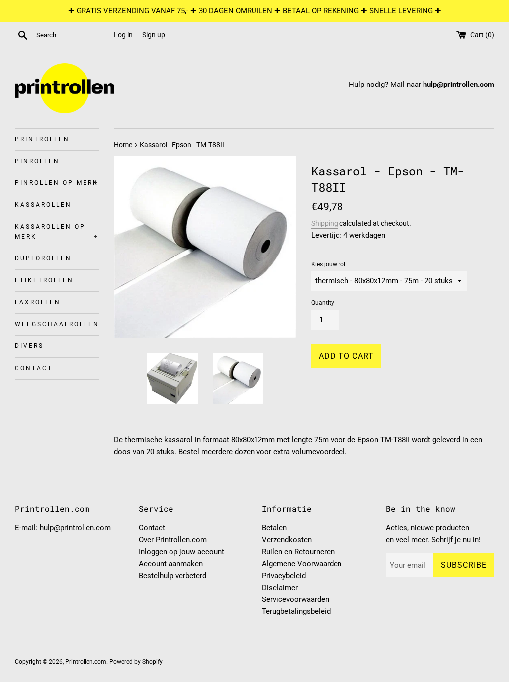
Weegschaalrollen (57, 324)
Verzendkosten (287, 539)
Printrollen (42, 139)
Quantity (322, 302)
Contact (34, 368)
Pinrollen (37, 161)
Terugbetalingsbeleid (296, 611)
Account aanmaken (171, 563)
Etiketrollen (44, 280)
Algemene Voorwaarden (301, 563)
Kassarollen (43, 204)
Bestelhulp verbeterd (172, 575)
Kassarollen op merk (57, 231)
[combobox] (72, 35)
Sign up (153, 35)
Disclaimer (280, 587)
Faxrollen (38, 302)
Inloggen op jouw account (181, 551)
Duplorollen (43, 258)
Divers (29, 345)
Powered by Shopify (136, 661)
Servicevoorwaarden (295, 599)
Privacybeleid (284, 575)
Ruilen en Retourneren (298, 551)
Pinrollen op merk (57, 182)
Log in (123, 35)
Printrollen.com (85, 661)
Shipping (324, 223)
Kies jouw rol (328, 264)
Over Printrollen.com (173, 539)
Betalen (274, 527)
